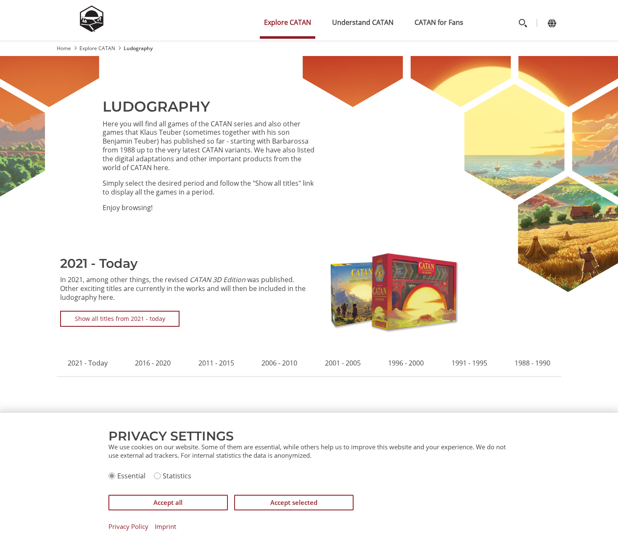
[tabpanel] (309, 292)
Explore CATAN (287, 22)
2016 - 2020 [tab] (153, 363)
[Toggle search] (523, 23)
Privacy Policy (128, 526)
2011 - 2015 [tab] (216, 363)
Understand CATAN (363, 22)
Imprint (165, 526)
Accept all (167, 502)
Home (64, 48)
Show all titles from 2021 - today (120, 319)
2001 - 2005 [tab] (343, 363)
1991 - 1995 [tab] (469, 363)
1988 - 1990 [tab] (532, 363)
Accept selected (293, 502)
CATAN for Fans (439, 22)
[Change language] (552, 23)
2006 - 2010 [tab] (279, 363)
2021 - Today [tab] (88, 363)
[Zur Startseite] (92, 29)
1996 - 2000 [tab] (406, 363)
